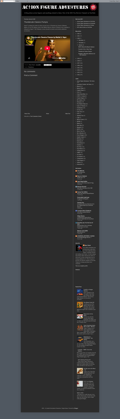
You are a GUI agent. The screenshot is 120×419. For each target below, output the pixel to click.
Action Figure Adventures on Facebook (86, 23)
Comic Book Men (81, 94)
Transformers (80, 158)
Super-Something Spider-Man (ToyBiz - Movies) (90, 326)
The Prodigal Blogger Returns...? (84, 237)
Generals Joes (80, 202)
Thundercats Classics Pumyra (85, 51)
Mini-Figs (79, 125)
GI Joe (78, 109)
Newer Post (27, 113)
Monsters (79, 127)
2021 (78, 36)
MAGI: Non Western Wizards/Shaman (85, 193)
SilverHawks (80, 142)
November (81, 42)
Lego (78, 117)
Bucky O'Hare (80, 88)
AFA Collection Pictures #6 (84, 359)
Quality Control (80, 137)
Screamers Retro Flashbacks (84, 210)
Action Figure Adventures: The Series (85, 81)
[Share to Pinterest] (51, 65)
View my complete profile (82, 265)
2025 (78, 33)
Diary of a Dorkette (82, 176)
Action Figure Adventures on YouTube (86, 21)
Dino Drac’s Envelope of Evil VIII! (84, 188)
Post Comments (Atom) (35, 116)
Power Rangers (80, 135)
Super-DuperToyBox (82, 181)
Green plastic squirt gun (83, 197)
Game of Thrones (81, 105)
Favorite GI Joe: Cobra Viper (85, 49)
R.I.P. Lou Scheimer (88, 381)
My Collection (80, 133)
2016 (78, 65)
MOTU (78, 129)
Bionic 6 (79, 86)
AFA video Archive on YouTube (84, 27)
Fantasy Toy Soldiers (82, 192)
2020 (78, 38)
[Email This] (44, 65)
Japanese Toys (80, 115)
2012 (78, 74)
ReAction (79, 139)
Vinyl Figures (80, 160)
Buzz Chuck (88, 245)
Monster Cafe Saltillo (82, 230)
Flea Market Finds (81, 103)
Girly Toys (79, 111)
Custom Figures (80, 98)
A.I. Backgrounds (81, 172)
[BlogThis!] (46, 65)
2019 (78, 58)
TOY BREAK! (80, 170)
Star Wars (79, 146)
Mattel (78, 123)
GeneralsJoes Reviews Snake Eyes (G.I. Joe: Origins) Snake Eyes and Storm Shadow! (85, 205)
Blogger (76, 408)
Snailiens (79, 144)
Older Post (67, 113)
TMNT (78, 152)
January (81, 45)
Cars (78, 92)
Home (47, 113)
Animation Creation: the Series (84, 84)
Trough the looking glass (82, 198)
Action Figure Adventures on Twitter (85, 25)
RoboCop (79, 141)
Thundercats (31, 67)
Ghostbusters (80, 107)
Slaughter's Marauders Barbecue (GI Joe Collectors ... (86, 54)
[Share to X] (47, 65)
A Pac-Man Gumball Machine (83, 212)
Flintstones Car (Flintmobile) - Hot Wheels (88, 338)
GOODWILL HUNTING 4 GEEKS (86, 236)
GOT (78, 113)
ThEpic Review (81, 216)
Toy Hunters (80, 156)
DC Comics (79, 100)
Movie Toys (79, 131)
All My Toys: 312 (81, 177)
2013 (78, 72)
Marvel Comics (80, 119)
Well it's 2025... (80, 392)
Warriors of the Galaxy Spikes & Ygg (85, 182)
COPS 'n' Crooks (81, 96)
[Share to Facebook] (49, 65)
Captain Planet (80, 90)
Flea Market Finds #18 (89, 302)
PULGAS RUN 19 (81, 232)
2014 (78, 70)
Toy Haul (79, 154)
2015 (78, 67)
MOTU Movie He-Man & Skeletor (86, 47)
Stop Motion (80, 148)
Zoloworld (79, 164)
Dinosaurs (79, 101)
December (81, 40)
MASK (78, 121)
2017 (78, 63)
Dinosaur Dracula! (81, 186)
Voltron (78, 162)
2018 (78, 60)
